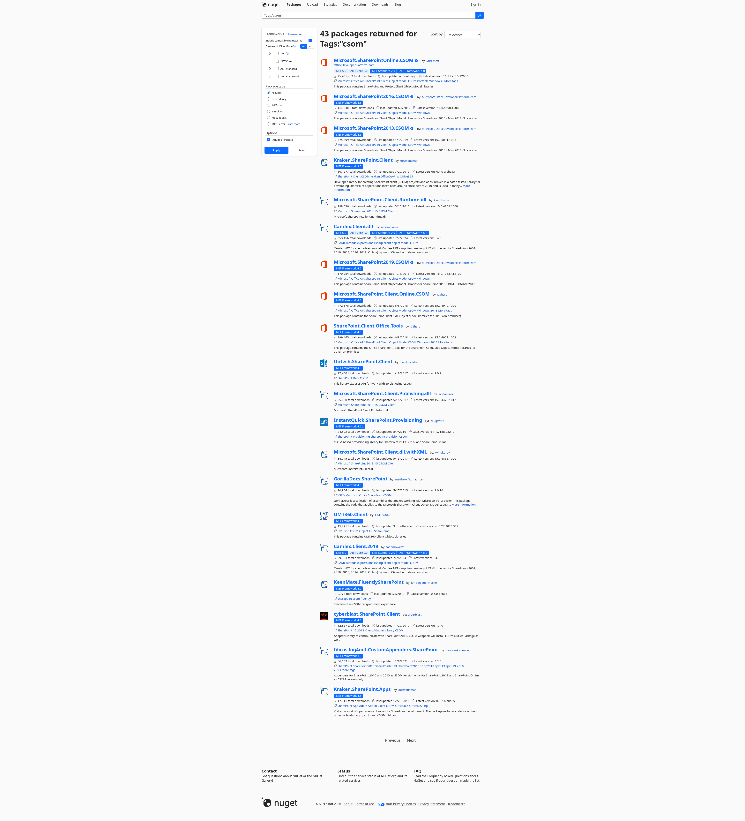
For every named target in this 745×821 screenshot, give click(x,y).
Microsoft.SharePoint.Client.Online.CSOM (382, 294)
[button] (286, 34)
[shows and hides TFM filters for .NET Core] (269, 61)
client (387, 243)
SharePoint (372, 81)
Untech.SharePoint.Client (363, 361)
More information (464, 504)
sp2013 (440, 666)
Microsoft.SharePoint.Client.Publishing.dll (382, 393)
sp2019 (451, 666)
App (355, 706)
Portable (422, 81)
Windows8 (436, 81)
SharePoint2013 (386, 666)
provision (392, 436)
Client (384, 81)
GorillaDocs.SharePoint (360, 479)
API (362, 81)
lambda (351, 243)
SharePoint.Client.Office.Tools (368, 326)
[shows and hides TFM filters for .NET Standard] (269, 69)
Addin (363, 706)
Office (355, 81)
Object (393, 81)
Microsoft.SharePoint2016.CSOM (371, 96)
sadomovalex (390, 227)
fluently (366, 598)
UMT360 (343, 531)
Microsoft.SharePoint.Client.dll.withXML (380, 452)
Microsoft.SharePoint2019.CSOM (371, 262)
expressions (365, 243)
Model (403, 81)
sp (421, 666)
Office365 (406, 176)
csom (356, 598)
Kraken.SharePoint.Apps (362, 689)
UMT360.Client (351, 514)
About (348, 804)
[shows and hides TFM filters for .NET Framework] (269, 76)
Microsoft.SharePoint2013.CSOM (371, 128)
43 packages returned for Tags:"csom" (368, 38)
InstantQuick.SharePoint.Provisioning (378, 420)
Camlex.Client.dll (353, 226)
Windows (423, 113)
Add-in (372, 706)
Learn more (295, 34)
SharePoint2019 (408, 666)
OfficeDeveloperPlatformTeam (354, 65)
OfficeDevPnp (390, 176)
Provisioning (361, 436)
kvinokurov (441, 200)
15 (376, 211)
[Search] (479, 15)
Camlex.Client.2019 (356, 546)
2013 (370, 211)
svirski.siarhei (409, 362)
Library (389, 630)
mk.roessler (462, 650)
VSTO (341, 495)
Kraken (375, 176)
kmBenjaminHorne (424, 582)
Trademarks (456, 804)
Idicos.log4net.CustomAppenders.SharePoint (386, 649)
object (396, 243)
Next (411, 740)
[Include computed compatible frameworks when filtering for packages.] (310, 40)
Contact (269, 771)
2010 (460, 666)
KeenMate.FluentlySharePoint (369, 582)
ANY (311, 46)
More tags (451, 81)
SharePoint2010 (364, 666)
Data (356, 378)
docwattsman (409, 160)
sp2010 (429, 666)
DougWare (437, 421)
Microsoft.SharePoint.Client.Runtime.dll (380, 199)
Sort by (437, 34)
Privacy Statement (431, 804)
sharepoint (378, 436)
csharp (378, 243)
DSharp (442, 294)
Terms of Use (365, 804)
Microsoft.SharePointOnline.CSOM (373, 60)
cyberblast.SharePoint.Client (367, 614)
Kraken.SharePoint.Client (363, 160)
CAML (342, 243)
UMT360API (383, 515)
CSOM (412, 81)
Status (344, 771)
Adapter (378, 630)
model (405, 243)
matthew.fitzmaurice (408, 479)
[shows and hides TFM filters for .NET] (269, 53)
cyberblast (414, 614)
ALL (304, 46)
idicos (450, 650)
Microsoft (432, 61)
